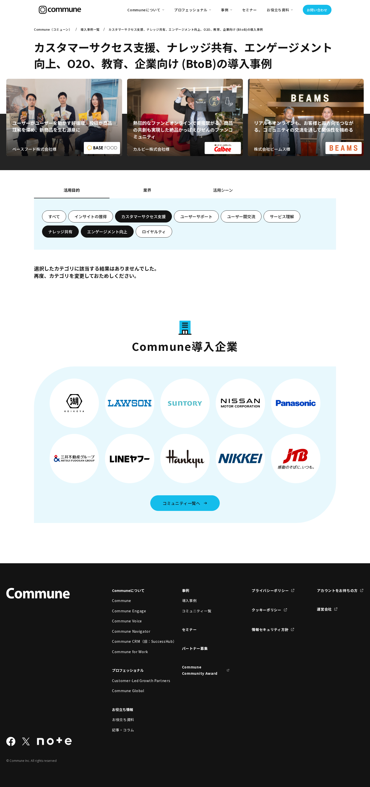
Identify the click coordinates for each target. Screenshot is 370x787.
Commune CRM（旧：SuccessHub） (136, 641)
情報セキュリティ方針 (270, 629)
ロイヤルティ (154, 232)
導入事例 (189, 600)
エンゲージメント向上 (107, 232)
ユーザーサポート (196, 216)
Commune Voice (127, 620)
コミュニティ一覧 (196, 610)
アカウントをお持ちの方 (337, 590)
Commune (121, 600)
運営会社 (324, 609)
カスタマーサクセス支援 (143, 216)
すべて (54, 216)
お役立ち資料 (123, 719)
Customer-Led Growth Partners (136, 680)
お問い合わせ (317, 10)
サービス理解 (282, 216)
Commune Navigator (131, 631)
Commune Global (128, 690)
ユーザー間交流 (241, 216)
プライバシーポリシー (270, 590)
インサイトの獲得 (91, 216)
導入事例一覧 (90, 29)
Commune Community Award (200, 670)
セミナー (249, 9)
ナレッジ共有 (60, 232)
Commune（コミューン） (53, 29)
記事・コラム (123, 729)
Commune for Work (130, 651)
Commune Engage (129, 610)
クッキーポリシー (266, 609)
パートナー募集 (195, 648)
